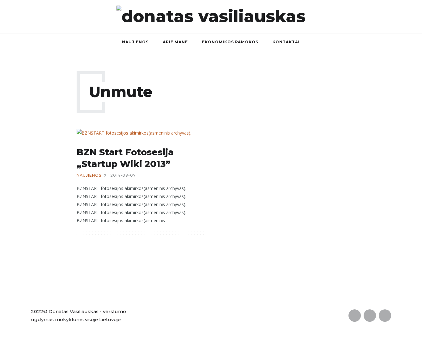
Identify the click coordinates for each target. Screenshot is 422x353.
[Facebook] (388, 16)
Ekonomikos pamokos (230, 42)
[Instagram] (415, 16)
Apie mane (175, 42)
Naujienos (135, 42)
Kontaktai (286, 42)
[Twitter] (401, 16)
